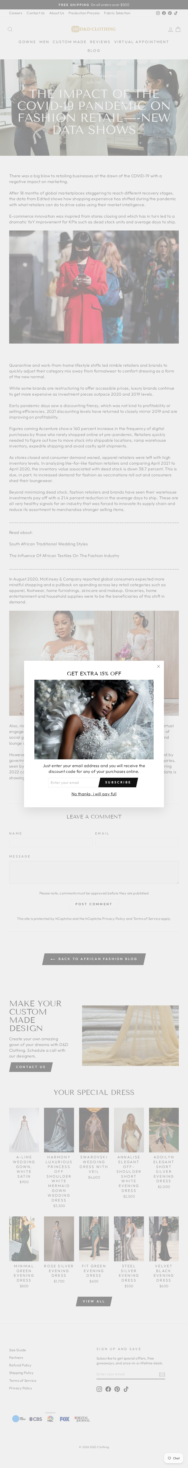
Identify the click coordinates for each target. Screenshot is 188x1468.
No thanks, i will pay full (94, 793)
